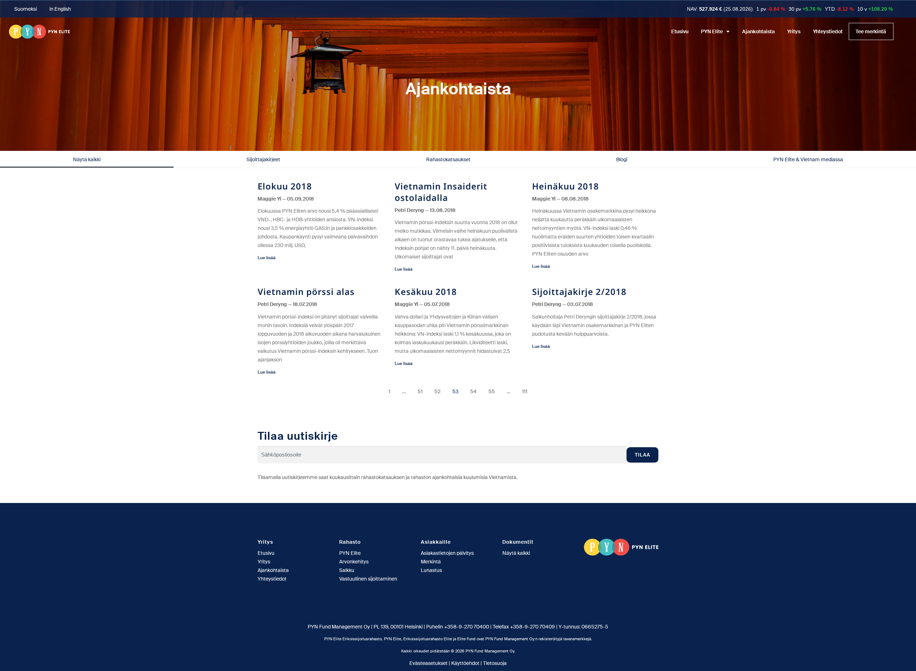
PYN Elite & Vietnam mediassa (808, 159)
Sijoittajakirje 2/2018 (579, 291)
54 (473, 391)
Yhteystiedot (828, 31)
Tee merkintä (871, 31)
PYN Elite (712, 31)
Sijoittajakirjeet (263, 159)
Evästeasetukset (428, 663)
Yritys (793, 31)
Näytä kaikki (87, 159)
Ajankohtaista (758, 31)
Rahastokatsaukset (448, 159)
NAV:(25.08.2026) (720, 9)
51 (420, 391)
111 (524, 391)
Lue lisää (267, 258)
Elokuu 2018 (285, 186)
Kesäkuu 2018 (426, 291)
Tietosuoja (495, 663)
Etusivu (679, 31)
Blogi (621, 159)
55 (491, 391)
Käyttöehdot (465, 663)
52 (437, 391)
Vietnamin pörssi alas (306, 291)
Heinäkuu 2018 (565, 186)
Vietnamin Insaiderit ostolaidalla (441, 191)
